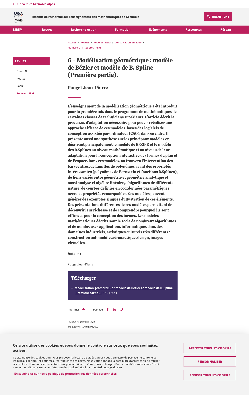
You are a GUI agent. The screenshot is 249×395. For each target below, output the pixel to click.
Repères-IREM (25, 93)
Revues (20, 61)
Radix (20, 86)
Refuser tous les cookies (210, 375)
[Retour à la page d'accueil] (18, 17)
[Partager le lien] (121, 309)
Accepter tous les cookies (210, 348)
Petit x (21, 78)
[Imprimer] (83, 309)
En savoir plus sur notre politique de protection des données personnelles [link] (65, 373)
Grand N (22, 71)
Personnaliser (210, 361)
